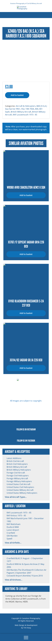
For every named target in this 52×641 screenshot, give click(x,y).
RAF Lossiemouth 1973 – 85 (19, 512)
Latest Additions (14, 458)
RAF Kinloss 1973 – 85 (16, 515)
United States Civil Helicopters (20, 487)
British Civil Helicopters (17, 464)
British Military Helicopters (19, 469)
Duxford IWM (13, 527)
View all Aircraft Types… (16, 497)
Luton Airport (13, 530)
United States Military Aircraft (20, 490)
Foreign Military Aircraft (17, 478)
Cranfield (11, 533)
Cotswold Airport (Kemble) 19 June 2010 (25, 575)
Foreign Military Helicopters (19, 481)
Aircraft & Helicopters (26, 106)
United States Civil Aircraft (18, 484)
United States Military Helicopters (22, 493)
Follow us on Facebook (26, 440)
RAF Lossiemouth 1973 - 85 (25, 114)
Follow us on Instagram (26, 429)
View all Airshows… (13, 579)
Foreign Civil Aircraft (16, 472)
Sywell (9, 538)
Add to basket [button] (26, 195)
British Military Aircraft (21, 111)
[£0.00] (5, 637)
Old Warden (12, 535)
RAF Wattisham (13, 524)
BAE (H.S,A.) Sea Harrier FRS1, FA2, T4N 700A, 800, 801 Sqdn (26, 109)
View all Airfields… (13, 542)
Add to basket (17, 95)
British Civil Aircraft (15, 461)
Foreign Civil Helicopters (18, 475)
